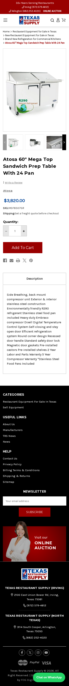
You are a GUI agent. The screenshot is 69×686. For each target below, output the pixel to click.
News (6, 441)
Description (34, 278)
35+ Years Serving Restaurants (35, 3)
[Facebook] (5, 260)
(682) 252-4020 (36, 637)
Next (64, 142)
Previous (5, 142)
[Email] (11, 260)
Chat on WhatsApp (49, 677)
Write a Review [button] (13, 182)
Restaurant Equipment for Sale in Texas (29, 401)
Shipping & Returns (16, 476)
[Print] (18, 260)
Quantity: (10, 222)
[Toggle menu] (5, 20)
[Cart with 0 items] (64, 20)
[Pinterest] (31, 260)
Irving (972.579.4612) (36, 7)
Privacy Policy (12, 464)
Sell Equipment (13, 407)
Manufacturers (13, 430)
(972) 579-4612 (36, 605)
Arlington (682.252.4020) (26, 11)
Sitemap (8, 482)
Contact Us (10, 458)
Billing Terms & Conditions (21, 470)
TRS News (9, 436)
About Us (9, 424)
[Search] (52, 20)
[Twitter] (24, 260)
